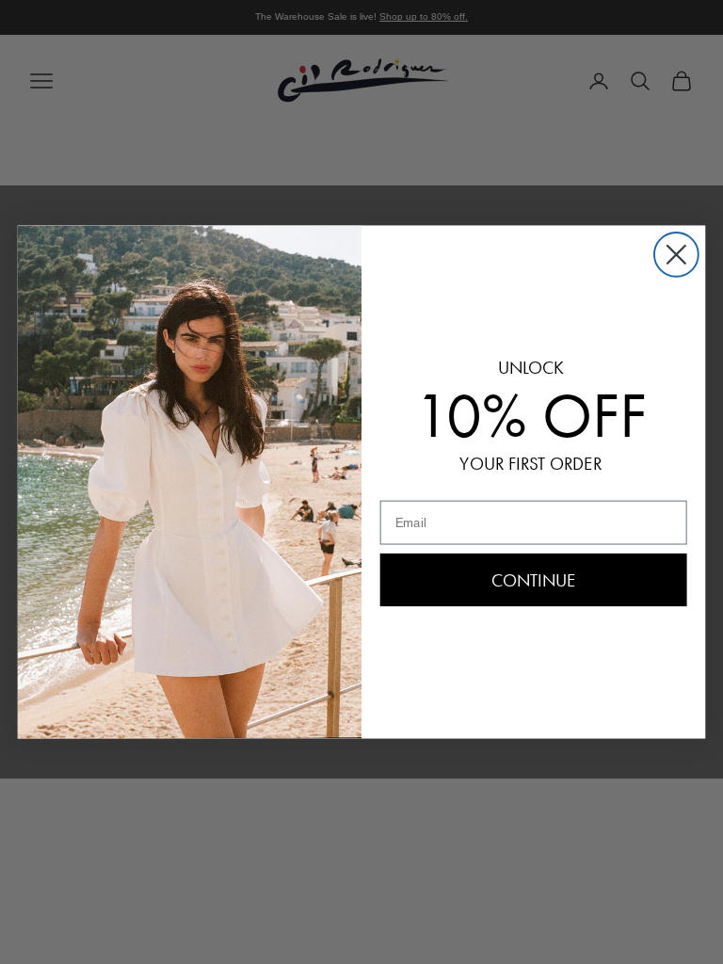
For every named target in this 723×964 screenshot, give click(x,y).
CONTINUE (533, 580)
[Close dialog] (676, 255)
